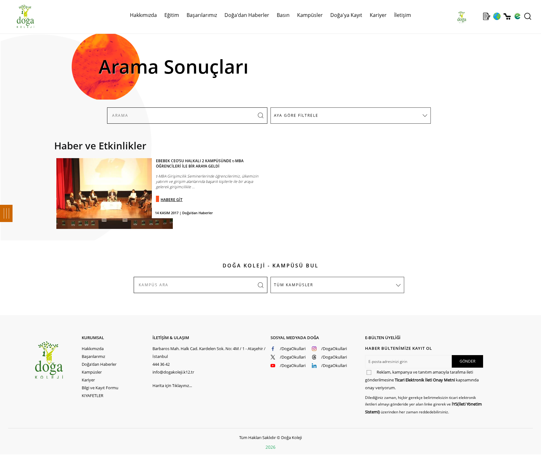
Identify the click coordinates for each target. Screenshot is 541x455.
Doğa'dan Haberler (246, 15)
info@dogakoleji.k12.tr (173, 372)
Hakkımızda (93, 348)
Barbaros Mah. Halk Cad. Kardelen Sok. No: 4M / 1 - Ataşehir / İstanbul (208, 352)
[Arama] (528, 16)
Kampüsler (310, 15)
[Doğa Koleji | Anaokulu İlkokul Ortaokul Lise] (19, 16)
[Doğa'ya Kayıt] (486, 16)
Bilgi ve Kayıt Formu (100, 387)
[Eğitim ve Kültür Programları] (497, 16)
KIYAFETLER (92, 395)
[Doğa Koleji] (58, 360)
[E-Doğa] (517, 16)
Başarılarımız (93, 356)
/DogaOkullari (293, 348)
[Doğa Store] (507, 16)
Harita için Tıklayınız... (172, 385)
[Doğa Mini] (476, 16)
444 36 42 (161, 364)
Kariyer (378, 15)
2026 (270, 447)
